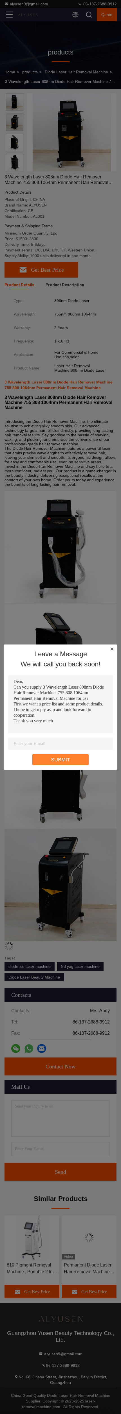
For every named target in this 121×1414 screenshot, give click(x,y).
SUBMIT (60, 759)
